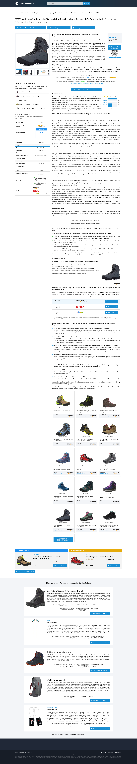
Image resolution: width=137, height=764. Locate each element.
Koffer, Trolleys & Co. (53, 707)
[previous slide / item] (17, 51)
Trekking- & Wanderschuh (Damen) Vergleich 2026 (78, 68)
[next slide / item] (48, 51)
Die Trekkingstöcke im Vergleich (58, 636)
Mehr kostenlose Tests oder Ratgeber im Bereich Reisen (68, 583)
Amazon (69, 292)
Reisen (49, 588)
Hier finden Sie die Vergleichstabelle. (86, 388)
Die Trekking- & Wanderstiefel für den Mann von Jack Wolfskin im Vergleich (63, 605)
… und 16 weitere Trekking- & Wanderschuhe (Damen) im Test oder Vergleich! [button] (86, 83)
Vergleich (65, 61)
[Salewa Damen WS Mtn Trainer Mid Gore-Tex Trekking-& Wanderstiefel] (24, 561)
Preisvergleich (74, 58)
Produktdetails (61, 56)
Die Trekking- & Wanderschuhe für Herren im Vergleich (64, 664)
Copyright (17, 752)
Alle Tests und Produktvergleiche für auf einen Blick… (68, 734)
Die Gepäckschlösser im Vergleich (58, 723)
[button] (30, 27)
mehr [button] (48, 182)
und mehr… (98, 223)
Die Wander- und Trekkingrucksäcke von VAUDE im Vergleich (64, 694)
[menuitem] (16, 13)
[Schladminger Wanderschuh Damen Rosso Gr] (77, 561)
